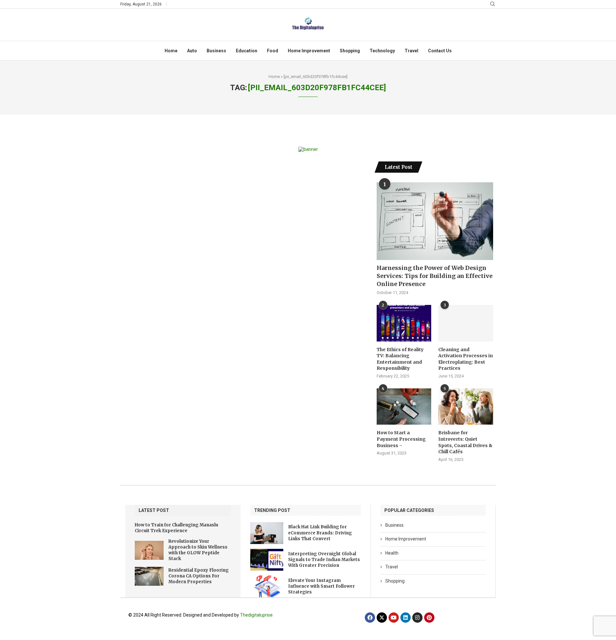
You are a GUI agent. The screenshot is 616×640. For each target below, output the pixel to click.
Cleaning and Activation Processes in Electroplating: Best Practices (465, 359)
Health (391, 553)
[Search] (492, 4)
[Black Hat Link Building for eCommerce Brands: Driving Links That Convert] (266, 533)
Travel (411, 50)
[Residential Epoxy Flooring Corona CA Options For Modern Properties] (149, 576)
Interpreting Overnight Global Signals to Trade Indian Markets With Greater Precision (324, 559)
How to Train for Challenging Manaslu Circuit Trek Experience (176, 527)
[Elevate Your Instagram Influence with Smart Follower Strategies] (266, 586)
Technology (382, 50)
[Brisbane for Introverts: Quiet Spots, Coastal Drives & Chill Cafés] (465, 406)
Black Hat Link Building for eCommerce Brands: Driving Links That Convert (320, 532)
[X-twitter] (382, 617)
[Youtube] (394, 617)
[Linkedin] (405, 617)
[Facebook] (370, 617)
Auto (192, 50)
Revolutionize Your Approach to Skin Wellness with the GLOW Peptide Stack (197, 550)
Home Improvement (309, 50)
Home (171, 50)
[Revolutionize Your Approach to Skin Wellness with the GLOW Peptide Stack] (149, 550)
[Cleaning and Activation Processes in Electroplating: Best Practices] (465, 323)
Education (246, 50)
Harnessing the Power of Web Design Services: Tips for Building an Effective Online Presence (434, 276)
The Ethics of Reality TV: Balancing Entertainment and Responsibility (400, 359)
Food (272, 50)
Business (216, 50)
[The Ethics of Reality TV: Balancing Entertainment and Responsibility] (404, 323)
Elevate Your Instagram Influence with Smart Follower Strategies (321, 586)
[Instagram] (417, 617)
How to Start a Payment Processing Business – (401, 439)
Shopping (350, 50)
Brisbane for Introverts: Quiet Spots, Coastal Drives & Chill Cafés (465, 442)
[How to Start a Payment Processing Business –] (404, 406)
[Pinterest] (429, 617)
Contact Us (440, 50)
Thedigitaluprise (256, 615)
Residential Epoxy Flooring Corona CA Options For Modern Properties (198, 575)
